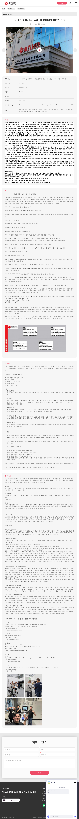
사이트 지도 (12, 817)
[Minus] (75, 782)
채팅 (62, 3)
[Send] (75, 816)
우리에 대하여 (11, 8)
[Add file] (48, 816)
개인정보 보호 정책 (5, 817)
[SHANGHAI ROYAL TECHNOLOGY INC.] (10, 3)
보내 (39, 773)
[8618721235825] (43, 805)
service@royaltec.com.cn (12, 800)
